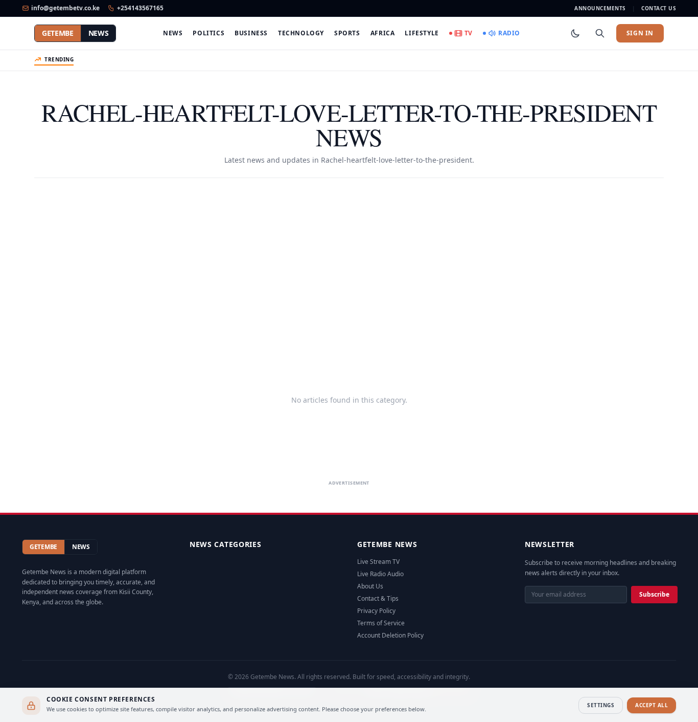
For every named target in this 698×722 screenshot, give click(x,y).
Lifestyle (421, 33)
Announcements (600, 8)
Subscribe (654, 594)
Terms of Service (381, 623)
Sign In (640, 33)
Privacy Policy (376, 610)
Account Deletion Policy (390, 635)
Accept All (651, 705)
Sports (347, 33)
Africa (382, 33)
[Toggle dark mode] (575, 33)
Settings (600, 705)
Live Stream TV (378, 561)
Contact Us (658, 8)
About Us (370, 586)
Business (251, 33)
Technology (301, 33)
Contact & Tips (378, 598)
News (172, 33)
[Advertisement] (349, 270)
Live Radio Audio (380, 574)
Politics (208, 33)
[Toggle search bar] (600, 33)
